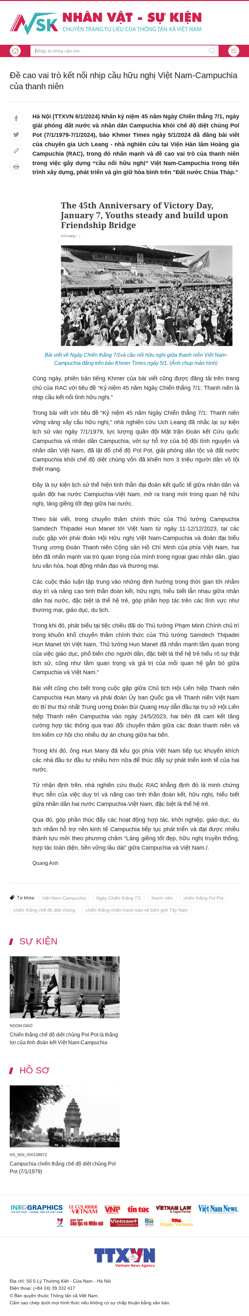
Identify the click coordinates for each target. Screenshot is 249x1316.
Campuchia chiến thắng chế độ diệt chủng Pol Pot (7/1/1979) (63, 1167)
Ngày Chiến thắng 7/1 (118, 898)
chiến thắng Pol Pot (203, 898)
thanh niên (162, 898)
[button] (233, 50)
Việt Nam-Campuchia (64, 898)
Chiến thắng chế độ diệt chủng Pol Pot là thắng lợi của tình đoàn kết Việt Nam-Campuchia (64, 1038)
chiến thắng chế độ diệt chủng (44, 910)
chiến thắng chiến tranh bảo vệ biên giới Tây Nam (137, 910)
